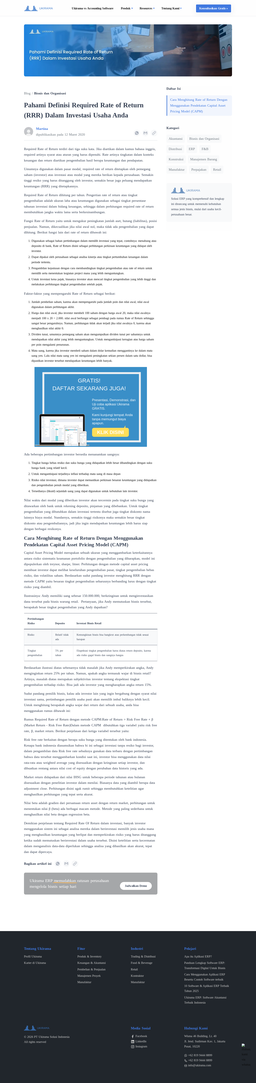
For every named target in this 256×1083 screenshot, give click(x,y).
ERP (192, 149)
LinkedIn (140, 1041)
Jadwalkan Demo (136, 885)
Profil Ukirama (33, 956)
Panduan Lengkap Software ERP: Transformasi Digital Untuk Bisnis (204, 965)
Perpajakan (198, 169)
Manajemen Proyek (89, 975)
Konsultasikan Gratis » (213, 8)
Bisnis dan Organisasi (50, 93)
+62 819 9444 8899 (200, 1055)
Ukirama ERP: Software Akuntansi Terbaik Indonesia (205, 1000)
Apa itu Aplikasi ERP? (198, 956)
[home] (38, 8)
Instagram (141, 1046)
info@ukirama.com (199, 1065)
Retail (217, 169)
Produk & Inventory (89, 956)
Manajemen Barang (203, 159)
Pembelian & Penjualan (91, 969)
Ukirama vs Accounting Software (92, 8)
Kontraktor (137, 975)
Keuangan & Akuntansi (91, 962)
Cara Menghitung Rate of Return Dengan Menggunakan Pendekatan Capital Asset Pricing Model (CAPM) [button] (198, 105)
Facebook (141, 1036)
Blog (27, 93)
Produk (125, 8)
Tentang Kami (170, 8)
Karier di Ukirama (35, 962)
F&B (205, 149)
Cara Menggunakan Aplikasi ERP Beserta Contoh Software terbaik (204, 977)
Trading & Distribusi (143, 956)
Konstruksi (176, 159)
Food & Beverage (141, 962)
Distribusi (175, 149)
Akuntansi (176, 139)
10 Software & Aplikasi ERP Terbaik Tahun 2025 (206, 988)
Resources (146, 8)
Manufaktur (177, 169)
